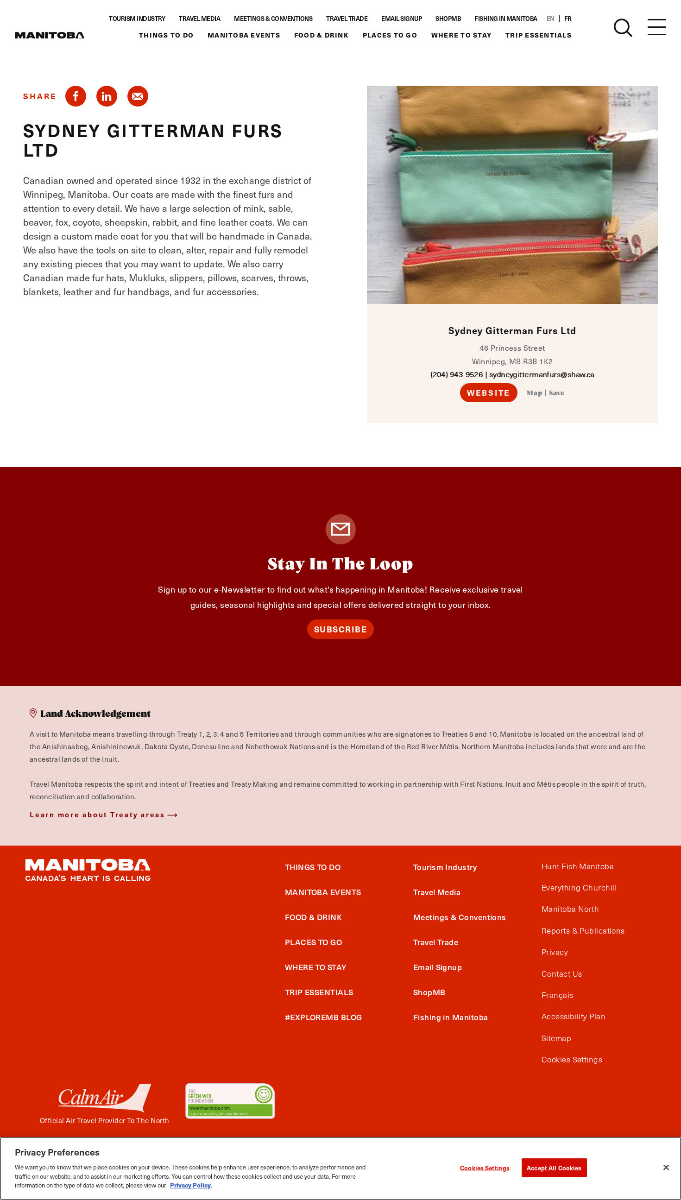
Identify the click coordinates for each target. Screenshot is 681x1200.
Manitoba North (570, 909)
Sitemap (556, 1038)
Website (489, 392)
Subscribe (340, 629)
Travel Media (199, 18)
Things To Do (166, 35)
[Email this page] (137, 96)
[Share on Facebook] (75, 96)
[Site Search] (623, 28)
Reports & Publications (583, 930)
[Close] (666, 1167)
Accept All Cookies (554, 1167)
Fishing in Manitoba (505, 18)
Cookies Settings (485, 1167)
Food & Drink (321, 35)
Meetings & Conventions (273, 18)
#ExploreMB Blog (323, 1017)
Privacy (555, 952)
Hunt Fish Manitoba (578, 866)
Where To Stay (461, 35)
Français (558, 995)
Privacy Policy (190, 1184)
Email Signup (401, 18)
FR (568, 18)
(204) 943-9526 (456, 374)
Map (534, 393)
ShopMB (447, 18)
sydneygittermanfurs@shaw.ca (541, 374)
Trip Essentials (538, 35)
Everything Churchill (579, 887)
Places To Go (390, 35)
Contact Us (562, 974)
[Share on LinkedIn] (106, 96)
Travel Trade (346, 18)
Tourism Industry (137, 18)
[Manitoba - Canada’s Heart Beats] (49, 35)
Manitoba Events (244, 35)
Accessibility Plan (573, 1016)
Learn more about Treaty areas (97, 814)
